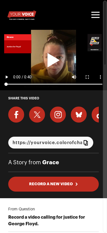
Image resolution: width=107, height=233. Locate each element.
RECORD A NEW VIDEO (51, 184)
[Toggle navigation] (94, 15)
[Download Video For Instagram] (58, 115)
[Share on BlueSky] (79, 115)
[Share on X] (37, 115)
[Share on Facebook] (16, 115)
